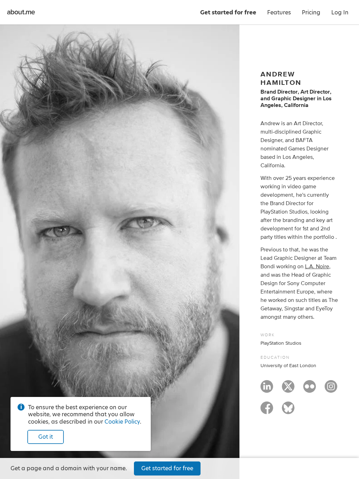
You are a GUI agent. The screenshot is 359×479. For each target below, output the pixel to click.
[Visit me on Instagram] (331, 389)
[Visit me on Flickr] (309, 389)
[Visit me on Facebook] (266, 411)
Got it (45, 437)
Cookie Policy (122, 422)
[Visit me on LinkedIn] (266, 389)
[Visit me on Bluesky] (288, 411)
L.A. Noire (317, 266)
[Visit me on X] (288, 389)
